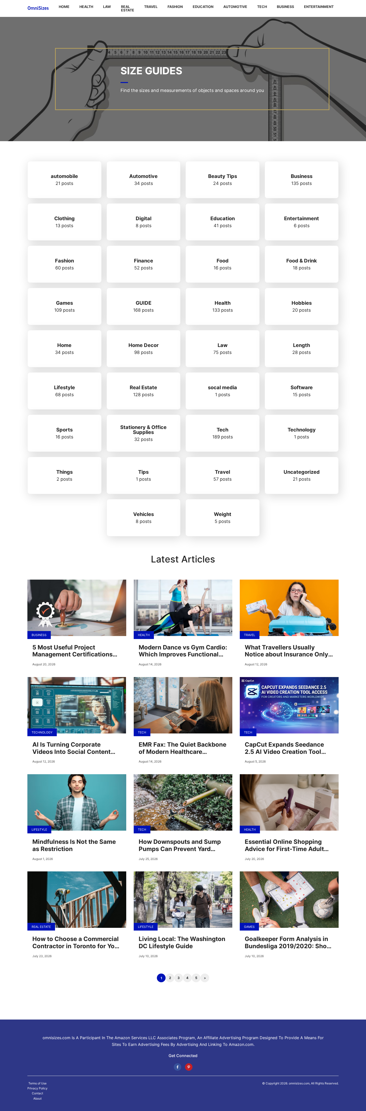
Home (64, 6)
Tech (262, 6)
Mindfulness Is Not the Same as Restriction (74, 845)
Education (203, 6)
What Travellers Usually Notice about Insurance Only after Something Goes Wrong (287, 651)
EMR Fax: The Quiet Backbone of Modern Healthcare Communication (182, 748)
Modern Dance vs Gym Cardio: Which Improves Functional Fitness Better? (183, 651)
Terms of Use (37, 1083)
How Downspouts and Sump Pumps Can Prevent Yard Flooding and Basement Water (183, 845)
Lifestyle (39, 829)
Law (107, 6)
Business (285, 6)
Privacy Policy (37, 1088)
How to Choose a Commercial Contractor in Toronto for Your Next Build (76, 943)
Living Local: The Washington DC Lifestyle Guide (182, 943)
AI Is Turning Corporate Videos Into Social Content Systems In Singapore (71, 748)
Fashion (175, 6)
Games (249, 927)
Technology (42, 732)
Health (86, 6)
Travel (151, 6)
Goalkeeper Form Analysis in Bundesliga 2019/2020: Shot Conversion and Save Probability (287, 943)
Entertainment (319, 6)
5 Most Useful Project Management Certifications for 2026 (72, 651)
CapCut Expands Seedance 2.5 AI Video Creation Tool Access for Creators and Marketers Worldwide (284, 748)
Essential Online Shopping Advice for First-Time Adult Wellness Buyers (284, 845)
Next (204, 978)
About (37, 1098)
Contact (37, 1093)
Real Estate (127, 8)
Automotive (235, 6)
